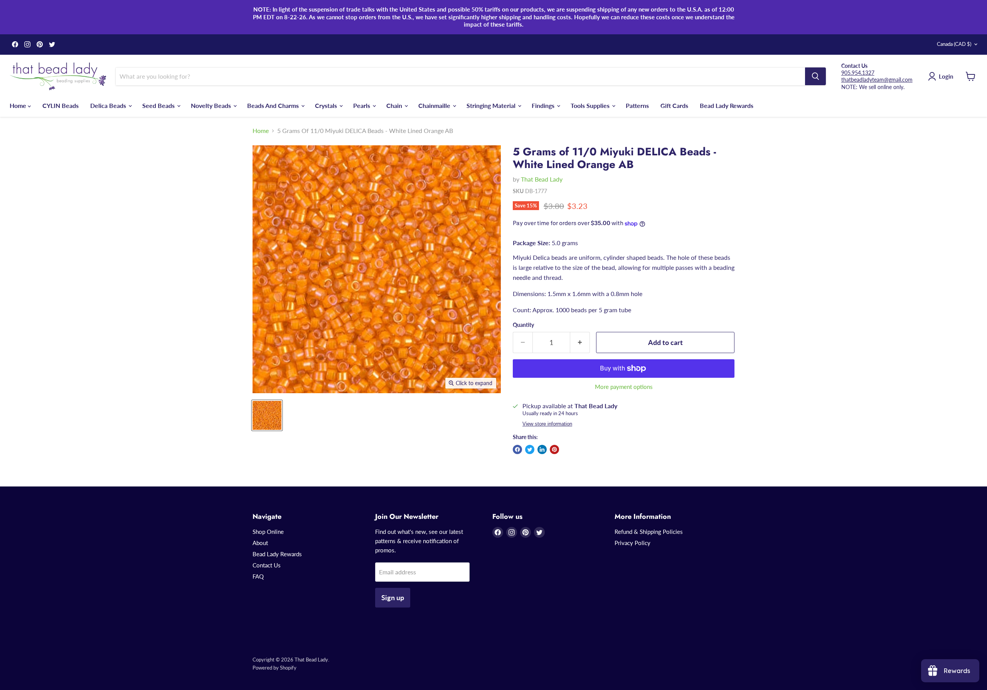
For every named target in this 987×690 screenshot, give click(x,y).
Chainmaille (435, 105)
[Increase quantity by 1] (580, 342)
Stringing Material (492, 105)
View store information (547, 424)
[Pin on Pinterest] (554, 449)
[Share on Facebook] (517, 449)
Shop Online (268, 531)
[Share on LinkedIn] (542, 449)
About (260, 542)
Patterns (637, 105)
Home (19, 105)
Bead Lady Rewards (726, 105)
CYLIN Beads (60, 105)
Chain (395, 105)
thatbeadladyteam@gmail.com (877, 79)
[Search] (815, 76)
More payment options (624, 387)
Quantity (523, 325)
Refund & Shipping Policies (649, 531)
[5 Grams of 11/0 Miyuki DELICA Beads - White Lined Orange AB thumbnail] (267, 415)
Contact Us (267, 565)
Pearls (362, 105)
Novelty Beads (211, 105)
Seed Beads (159, 105)
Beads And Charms (273, 105)
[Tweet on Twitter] (529, 449)
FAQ (258, 576)
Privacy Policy (632, 542)
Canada (954, 44)
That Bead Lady (542, 179)
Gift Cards (674, 105)
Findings (544, 105)
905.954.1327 (857, 72)
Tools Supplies (591, 105)
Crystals (327, 105)
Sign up (392, 597)
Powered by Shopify (274, 668)
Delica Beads (109, 105)
